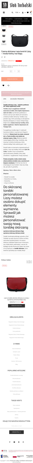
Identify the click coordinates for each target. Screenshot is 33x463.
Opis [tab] (4, 99)
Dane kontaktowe (16, 348)
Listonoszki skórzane (16, 384)
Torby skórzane (16, 394)
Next (3, 26)
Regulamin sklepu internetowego (16, 322)
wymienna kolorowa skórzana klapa (13, 231)
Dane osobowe (16, 405)
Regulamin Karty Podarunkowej (16, 325)
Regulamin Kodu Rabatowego (16, 337)
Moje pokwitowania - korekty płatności (16, 411)
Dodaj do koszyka (12, 79)
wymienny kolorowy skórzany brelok (13, 233)
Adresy (16, 414)
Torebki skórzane (17, 381)
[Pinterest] (5, 57)
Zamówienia (16, 408)
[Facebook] (9, 442)
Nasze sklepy (16, 355)
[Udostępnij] (2, 57)
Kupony (16, 417)
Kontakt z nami (16, 351)
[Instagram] (23, 442)
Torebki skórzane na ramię (16, 375)
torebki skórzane (19, 248)
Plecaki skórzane (16, 378)
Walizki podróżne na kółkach (16, 391)
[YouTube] (14, 442)
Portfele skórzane (16, 388)
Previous (3, 44)
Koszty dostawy (16, 328)
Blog (16, 364)
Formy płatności (16, 331)
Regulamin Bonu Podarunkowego (16, 334)
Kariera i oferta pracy (16, 361)
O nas (16, 358)
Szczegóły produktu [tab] (17, 99)
